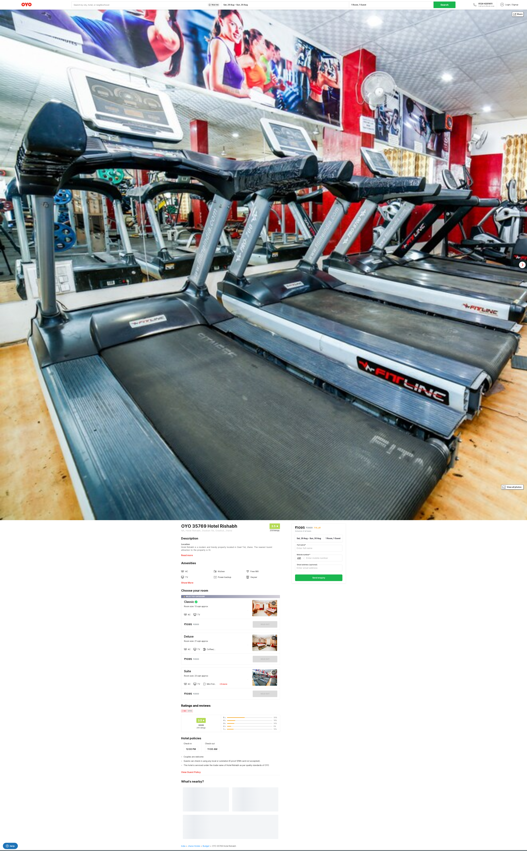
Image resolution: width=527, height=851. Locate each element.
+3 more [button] (223, 684)
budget (206, 846)
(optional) (307, 565)
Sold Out (265, 659)
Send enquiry (318, 578)
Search (444, 4)
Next (522, 265)
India (183, 846)
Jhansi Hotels (194, 846)
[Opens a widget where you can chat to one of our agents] (10, 846)
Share (520, 14)
